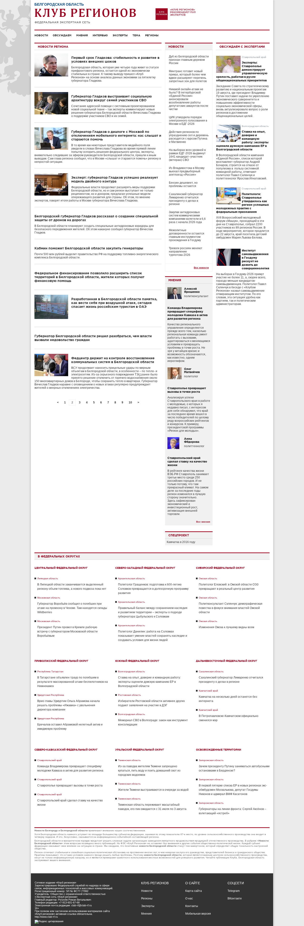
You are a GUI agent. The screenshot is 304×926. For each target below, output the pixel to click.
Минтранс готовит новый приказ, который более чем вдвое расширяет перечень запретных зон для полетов (188, 76)
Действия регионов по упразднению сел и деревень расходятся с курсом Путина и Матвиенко (189, 137)
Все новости (201, 267)
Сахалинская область (211, 671)
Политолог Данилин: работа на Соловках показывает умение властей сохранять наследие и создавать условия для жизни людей (152, 636)
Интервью (100, 35)
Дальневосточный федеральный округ (226, 660)
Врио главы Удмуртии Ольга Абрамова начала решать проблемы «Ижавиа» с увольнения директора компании (68, 705)
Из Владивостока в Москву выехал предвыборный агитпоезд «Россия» (186, 171)
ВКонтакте (235, 898)
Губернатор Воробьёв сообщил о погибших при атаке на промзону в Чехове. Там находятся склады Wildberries (72, 608)
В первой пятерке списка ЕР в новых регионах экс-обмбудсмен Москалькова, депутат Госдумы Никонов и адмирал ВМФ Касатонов (233, 790)
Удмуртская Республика (50, 695)
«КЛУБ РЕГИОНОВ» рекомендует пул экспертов (183, 12)
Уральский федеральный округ (139, 749)
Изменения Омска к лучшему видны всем (226, 627)
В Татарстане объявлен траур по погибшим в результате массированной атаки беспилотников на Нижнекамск (72, 682)
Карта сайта (193, 891)
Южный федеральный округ (137, 660)
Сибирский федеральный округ (220, 567)
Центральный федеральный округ (61, 567)
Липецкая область (47, 578)
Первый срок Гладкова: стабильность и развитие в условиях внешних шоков (115, 59)
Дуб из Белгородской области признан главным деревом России (189, 60)
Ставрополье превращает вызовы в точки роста (70, 785)
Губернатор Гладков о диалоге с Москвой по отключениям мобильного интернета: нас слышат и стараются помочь (116, 135)
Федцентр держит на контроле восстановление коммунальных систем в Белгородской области (113, 360)
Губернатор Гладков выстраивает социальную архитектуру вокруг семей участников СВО (111, 98)
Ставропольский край (254, 57)
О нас (189, 898)
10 (130, 402)
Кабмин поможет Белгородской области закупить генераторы (88, 248)
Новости (41, 35)
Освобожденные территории (218, 749)
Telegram (234, 891)
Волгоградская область (255, 126)
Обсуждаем (62, 35)
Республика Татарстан (50, 671)
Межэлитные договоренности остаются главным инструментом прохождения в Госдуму (186, 235)
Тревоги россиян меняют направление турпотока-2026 (185, 252)
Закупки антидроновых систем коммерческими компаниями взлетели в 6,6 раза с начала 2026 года (187, 217)
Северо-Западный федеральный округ (145, 567)
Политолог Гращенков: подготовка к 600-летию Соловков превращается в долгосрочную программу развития (153, 589)
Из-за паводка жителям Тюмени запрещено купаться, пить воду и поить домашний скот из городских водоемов (149, 770)
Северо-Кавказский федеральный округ (66, 749)
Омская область (208, 578)
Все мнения (203, 521)
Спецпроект (178, 535)
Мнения (82, 35)
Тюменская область (129, 760)
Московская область (48, 597)
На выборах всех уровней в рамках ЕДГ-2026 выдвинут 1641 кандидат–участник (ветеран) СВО (187, 155)
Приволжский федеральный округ (61, 660)
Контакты (191, 906)
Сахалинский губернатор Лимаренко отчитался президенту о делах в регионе (186, 199)
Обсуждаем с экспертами (242, 46)
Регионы (152, 35)
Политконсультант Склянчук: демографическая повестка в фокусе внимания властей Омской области (230, 608)
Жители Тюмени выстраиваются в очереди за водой (153, 789)
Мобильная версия (198, 913)
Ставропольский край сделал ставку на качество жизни (187, 461)
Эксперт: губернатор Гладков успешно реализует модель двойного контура (114, 179)
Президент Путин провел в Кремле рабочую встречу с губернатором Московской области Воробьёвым (67, 631)
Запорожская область (211, 760)
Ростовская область (129, 695)
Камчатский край (208, 690)
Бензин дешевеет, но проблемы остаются (183, 184)
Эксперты (120, 35)
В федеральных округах (59, 556)
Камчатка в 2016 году (181, 542)
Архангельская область (131, 578)
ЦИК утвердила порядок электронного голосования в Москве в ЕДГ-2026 (188, 121)
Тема (136, 35)
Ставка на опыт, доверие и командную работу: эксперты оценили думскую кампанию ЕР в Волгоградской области (149, 682)
